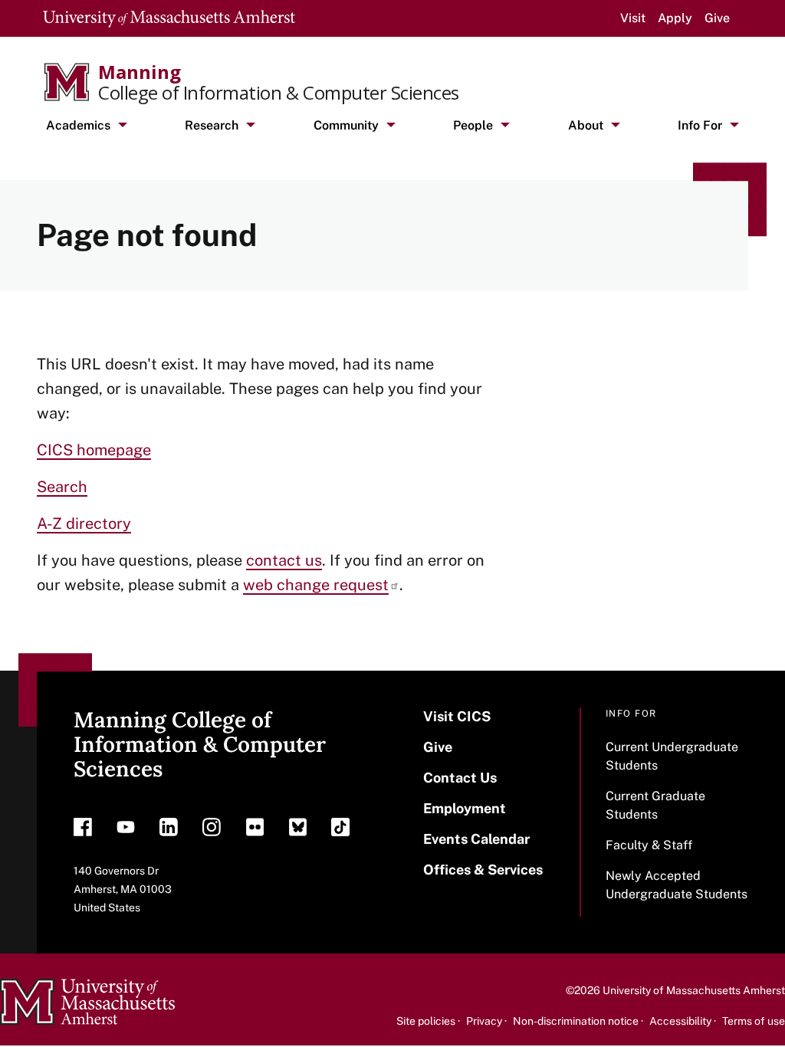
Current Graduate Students (655, 805)
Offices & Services (483, 870)
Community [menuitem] (346, 125)
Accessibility (680, 1021)
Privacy (484, 1021)
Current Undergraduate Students (672, 756)
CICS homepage (94, 450)
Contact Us (460, 778)
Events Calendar (476, 839)
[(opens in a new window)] (83, 831)
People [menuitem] (473, 125)
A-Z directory (84, 523)
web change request (316, 585)
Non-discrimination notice (576, 1021)
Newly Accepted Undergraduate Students (676, 884)
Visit (632, 18)
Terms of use (753, 1021)
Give (717, 18)
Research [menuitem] (211, 125)
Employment (464, 808)
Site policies (425, 1021)
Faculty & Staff (649, 845)
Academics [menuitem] (78, 125)
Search (62, 487)
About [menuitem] (585, 125)
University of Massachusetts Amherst (694, 990)
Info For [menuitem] (700, 125)
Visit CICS (457, 716)
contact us (284, 560)
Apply (675, 18)
